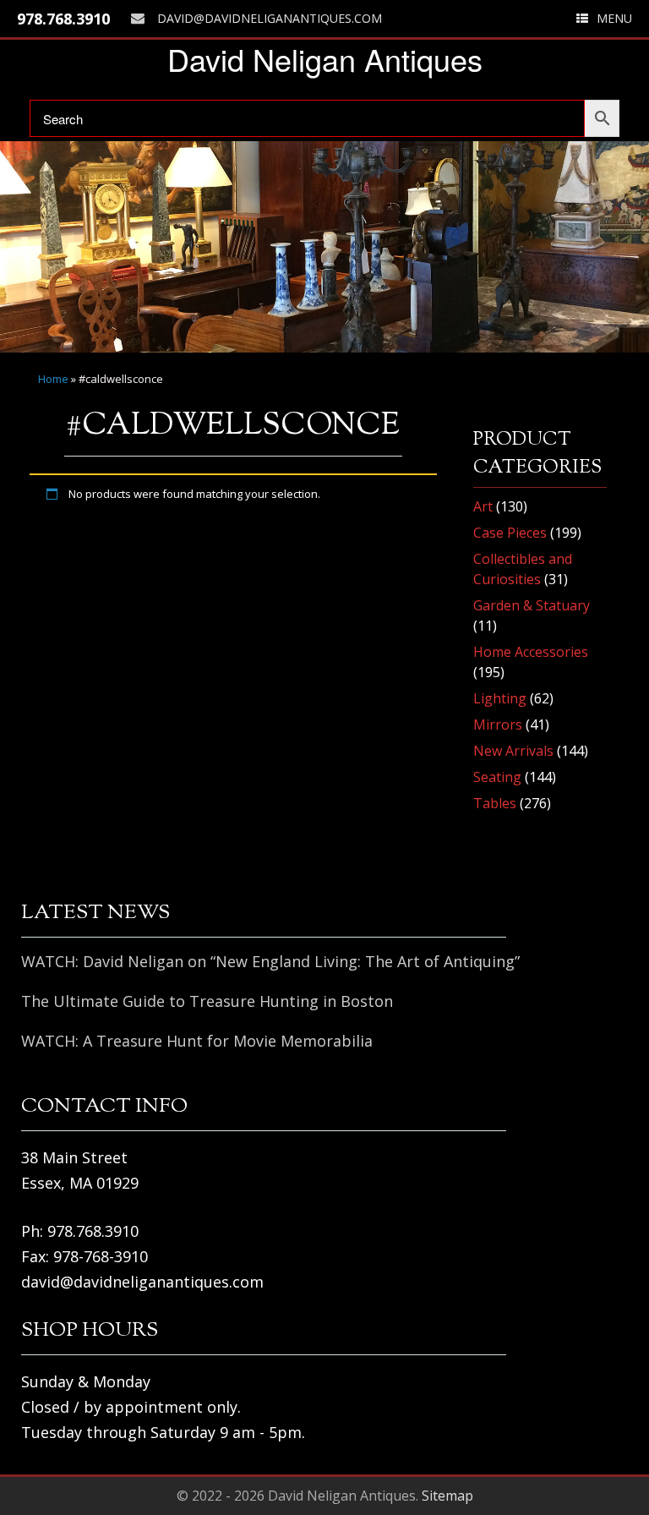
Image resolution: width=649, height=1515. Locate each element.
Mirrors (497, 724)
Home (53, 378)
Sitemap (447, 1495)
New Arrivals (513, 750)
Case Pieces (510, 532)
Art (483, 506)
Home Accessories (530, 652)
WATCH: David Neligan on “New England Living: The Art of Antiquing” (270, 961)
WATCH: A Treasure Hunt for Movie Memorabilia (197, 1041)
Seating (497, 777)
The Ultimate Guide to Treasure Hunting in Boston (207, 1001)
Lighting (499, 698)
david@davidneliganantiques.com (269, 18)
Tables (494, 803)
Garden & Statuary (531, 605)
